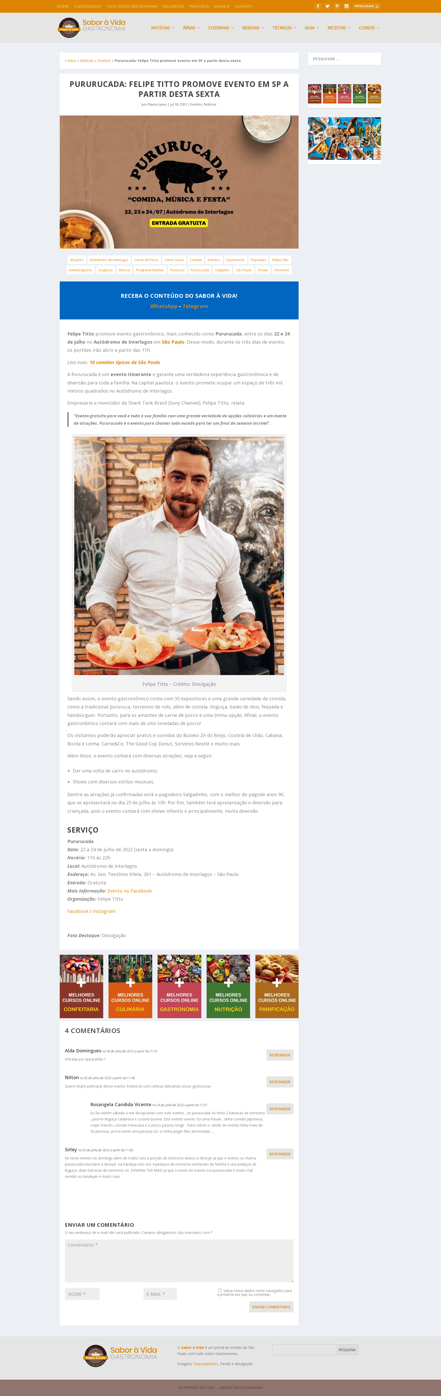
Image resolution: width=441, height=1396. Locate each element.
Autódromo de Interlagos (109, 259)
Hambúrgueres (80, 270)
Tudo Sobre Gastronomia (131, 6)
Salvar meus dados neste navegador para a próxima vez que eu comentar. (254, 1292)
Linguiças (106, 270)
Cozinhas (218, 28)
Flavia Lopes (157, 104)
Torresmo (281, 270)
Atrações (77, 259)
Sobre (63, 6)
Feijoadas (258, 259)
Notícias (87, 60)
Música (124, 270)
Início (72, 60)
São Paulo (244, 270)
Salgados (222, 270)
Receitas (336, 28)
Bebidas (250, 28)
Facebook (78, 911)
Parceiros (199, 6)
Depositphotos (205, 1363)
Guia (309, 28)
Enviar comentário (271, 1306)
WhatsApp (163, 306)
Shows (263, 270)
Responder (280, 1055)
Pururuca (177, 270)
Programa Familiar (150, 270)
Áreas (189, 28)
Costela (196, 259)
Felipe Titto (280, 259)
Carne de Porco (146, 259)
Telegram (195, 306)
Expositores (235, 259)
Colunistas (173, 6)
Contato (243, 6)
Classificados (87, 6)
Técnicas (282, 28)
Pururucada (200, 270)
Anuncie (222, 6)
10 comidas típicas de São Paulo (125, 362)
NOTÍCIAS (160, 28)
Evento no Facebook (129, 891)
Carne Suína (174, 259)
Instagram (104, 911)
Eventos (104, 60)
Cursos (367, 28)
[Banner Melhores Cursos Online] (179, 1016)
